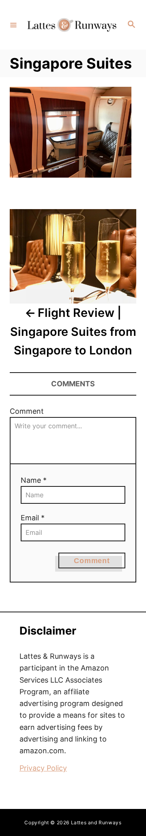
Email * (33, 517)
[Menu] (13, 24)
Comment (27, 411)
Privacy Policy (43, 768)
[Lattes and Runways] (72, 24)
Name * (34, 480)
